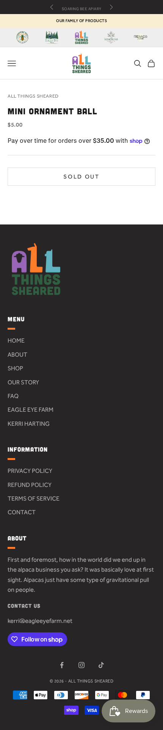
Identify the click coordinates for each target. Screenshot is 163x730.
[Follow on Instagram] (81, 665)
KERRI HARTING (29, 423)
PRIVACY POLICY (30, 470)
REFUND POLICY (30, 484)
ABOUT (17, 354)
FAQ (13, 396)
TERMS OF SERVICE (34, 498)
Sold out (81, 176)
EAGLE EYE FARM (30, 409)
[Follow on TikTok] (101, 665)
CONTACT (22, 512)
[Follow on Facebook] (62, 665)
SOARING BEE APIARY (82, 7)
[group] (22, 37)
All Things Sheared (33, 96)
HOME (16, 340)
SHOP (15, 368)
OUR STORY (23, 382)
